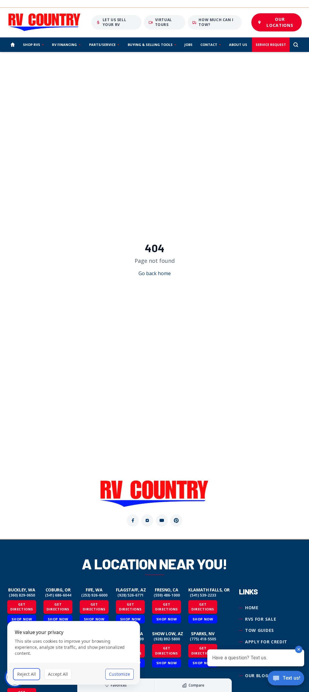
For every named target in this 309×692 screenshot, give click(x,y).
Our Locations (279, 22)
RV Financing (64, 44)
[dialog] (73, 653)
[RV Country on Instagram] (147, 520)
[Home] (12, 44)
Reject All (26, 674)
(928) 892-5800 (167, 639)
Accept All (58, 674)
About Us (238, 44)
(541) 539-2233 (203, 595)
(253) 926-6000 (94, 595)
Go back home (155, 273)
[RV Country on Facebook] (133, 520)
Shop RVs (31, 44)
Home (252, 607)
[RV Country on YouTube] (162, 520)
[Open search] (296, 44)
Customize (119, 674)
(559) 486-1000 (167, 595)
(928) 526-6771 (130, 595)
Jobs (188, 44)
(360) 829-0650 (22, 595)
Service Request (271, 44)
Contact (208, 44)
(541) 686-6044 (58, 595)
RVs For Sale (260, 619)
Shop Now (166, 619)
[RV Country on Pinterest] (176, 520)
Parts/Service (102, 44)
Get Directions (21, 607)
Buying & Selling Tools (150, 44)
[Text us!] (286, 678)
